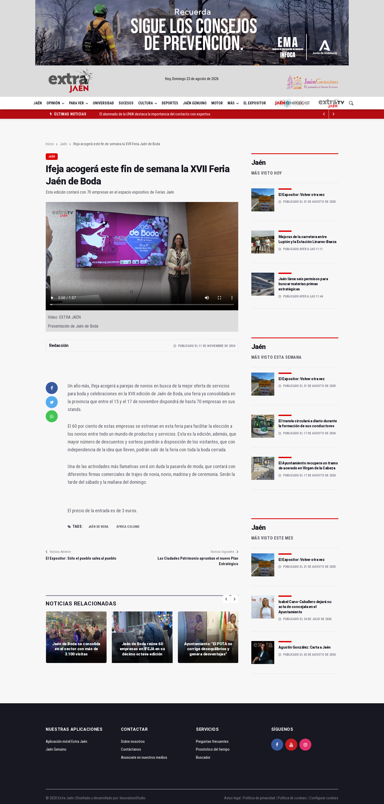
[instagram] (305, 745)
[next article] (324, 114)
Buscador (203, 757)
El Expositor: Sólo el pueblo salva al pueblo (81, 558)
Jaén (37, 103)
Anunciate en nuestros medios (144, 757)
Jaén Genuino (195, 103)
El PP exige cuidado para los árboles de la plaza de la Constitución (149, 114)
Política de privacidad (259, 798)
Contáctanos (131, 749)
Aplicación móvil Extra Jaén (66, 741)
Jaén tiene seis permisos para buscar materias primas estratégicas (303, 284)
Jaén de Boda (98, 526)
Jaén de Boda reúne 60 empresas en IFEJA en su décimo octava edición (142, 649)
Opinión (53, 103)
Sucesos (126, 103)
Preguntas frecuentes (212, 741)
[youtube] (291, 745)
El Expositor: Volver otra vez (301, 195)
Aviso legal (232, 798)
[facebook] (52, 388)
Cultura (145, 103)
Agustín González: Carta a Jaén (304, 647)
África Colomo (128, 526)
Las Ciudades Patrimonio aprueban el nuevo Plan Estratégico (198, 561)
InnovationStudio (133, 798)
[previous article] (333, 114)
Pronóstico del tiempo (213, 749)
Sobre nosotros (133, 741)
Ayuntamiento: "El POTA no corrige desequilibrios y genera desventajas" (208, 649)
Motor (217, 103)
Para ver (76, 103)
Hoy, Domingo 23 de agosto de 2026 (192, 79)
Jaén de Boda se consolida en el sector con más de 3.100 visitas (76, 649)
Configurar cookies (323, 798)
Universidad (103, 103)
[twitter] (52, 402)
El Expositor (254, 103)
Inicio (50, 144)
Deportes (170, 103)
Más (231, 103)
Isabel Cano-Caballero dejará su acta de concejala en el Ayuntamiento (304, 607)
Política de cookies (292, 798)
